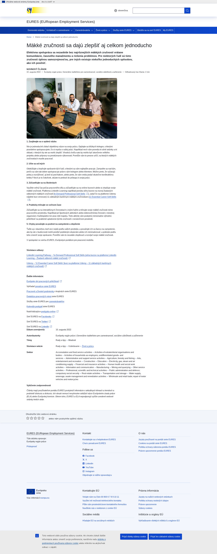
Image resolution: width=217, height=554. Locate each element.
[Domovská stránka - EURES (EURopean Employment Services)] (39, 10)
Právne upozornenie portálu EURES (155, 451)
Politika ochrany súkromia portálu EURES (157, 447)
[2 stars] (29, 418)
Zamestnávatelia (82, 30)
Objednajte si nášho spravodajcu (97, 475)
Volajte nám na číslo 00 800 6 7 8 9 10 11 (101, 497)
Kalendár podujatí (34, 306)
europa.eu (44, 498)
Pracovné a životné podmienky (40, 291)
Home (29, 37)
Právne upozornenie (148, 504)
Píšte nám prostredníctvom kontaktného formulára (104, 504)
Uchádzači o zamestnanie (58, 30)
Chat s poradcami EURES (94, 443)
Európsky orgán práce (65, 336)
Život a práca (101, 30)
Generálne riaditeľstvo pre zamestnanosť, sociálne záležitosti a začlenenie (110, 336)
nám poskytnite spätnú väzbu (69, 418)
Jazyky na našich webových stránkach (156, 497)
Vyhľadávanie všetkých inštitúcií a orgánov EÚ (159, 521)
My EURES (168, 30)
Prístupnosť (32, 446)
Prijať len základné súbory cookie (165, 537)
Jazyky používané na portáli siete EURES (157, 439)
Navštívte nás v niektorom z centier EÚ (100, 508)
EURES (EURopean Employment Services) (51, 433)
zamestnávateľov (56, 301)
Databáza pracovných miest (39, 296)
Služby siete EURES (122, 30)
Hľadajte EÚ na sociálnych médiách (99, 521)
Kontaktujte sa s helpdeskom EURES (99, 439)
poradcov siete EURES (45, 286)
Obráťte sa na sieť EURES (149, 30)
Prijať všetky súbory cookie (134, 537)
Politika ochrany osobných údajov (154, 501)
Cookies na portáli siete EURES (153, 443)
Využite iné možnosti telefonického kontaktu (102, 501)
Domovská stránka (36, 30)
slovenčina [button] (123, 10)
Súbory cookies (145, 508)
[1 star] (28, 418)
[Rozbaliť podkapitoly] (72, 30)
